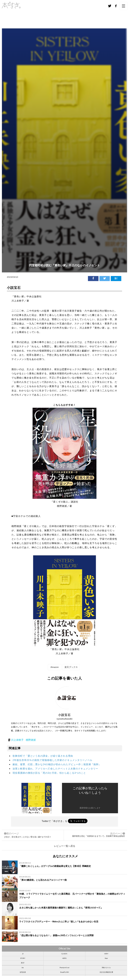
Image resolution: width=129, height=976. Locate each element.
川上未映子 (17, 740)
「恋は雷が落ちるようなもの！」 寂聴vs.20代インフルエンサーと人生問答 (56, 935)
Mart (106, 958)
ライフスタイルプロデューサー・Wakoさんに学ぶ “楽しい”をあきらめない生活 (58, 921)
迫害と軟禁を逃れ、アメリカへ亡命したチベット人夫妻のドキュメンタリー (55, 768)
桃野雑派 (31, 740)
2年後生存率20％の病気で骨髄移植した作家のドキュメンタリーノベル (52, 760)
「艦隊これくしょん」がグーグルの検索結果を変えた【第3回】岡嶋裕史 (55, 866)
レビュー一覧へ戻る (64, 846)
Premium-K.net (64, 967)
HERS (64, 958)
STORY (22, 958)
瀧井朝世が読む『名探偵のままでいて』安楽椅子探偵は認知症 (98, 836)
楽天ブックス (71, 667)
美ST (22, 963)
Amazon (54, 667)
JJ (22, 954)
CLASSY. (64, 954)
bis (23, 967)
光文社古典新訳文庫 (106, 972)
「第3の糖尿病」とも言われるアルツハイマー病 (43, 880)
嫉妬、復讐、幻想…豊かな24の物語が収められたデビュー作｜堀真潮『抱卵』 (57, 764)
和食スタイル (106, 967)
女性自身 (23, 972)
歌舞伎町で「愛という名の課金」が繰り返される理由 (43, 755)
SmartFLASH (64, 972)
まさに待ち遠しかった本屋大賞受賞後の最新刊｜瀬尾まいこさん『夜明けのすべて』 (61, 907)
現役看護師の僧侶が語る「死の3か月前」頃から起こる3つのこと (49, 773)
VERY (106, 954)
